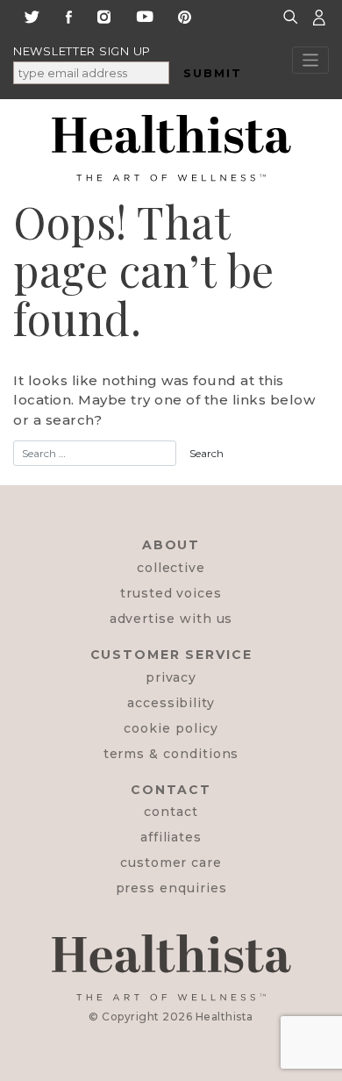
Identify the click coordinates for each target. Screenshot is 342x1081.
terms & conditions (171, 754)
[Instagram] (103, 15)
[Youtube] (144, 15)
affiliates (171, 837)
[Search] (293, 16)
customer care (171, 862)
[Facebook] (69, 15)
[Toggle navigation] (311, 60)
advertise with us (171, 618)
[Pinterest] (184, 15)
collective (171, 568)
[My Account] (319, 16)
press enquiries (171, 888)
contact (171, 812)
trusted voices (171, 593)
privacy (171, 677)
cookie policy (170, 728)
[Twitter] (31, 15)
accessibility (171, 703)
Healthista (224, 1016)
